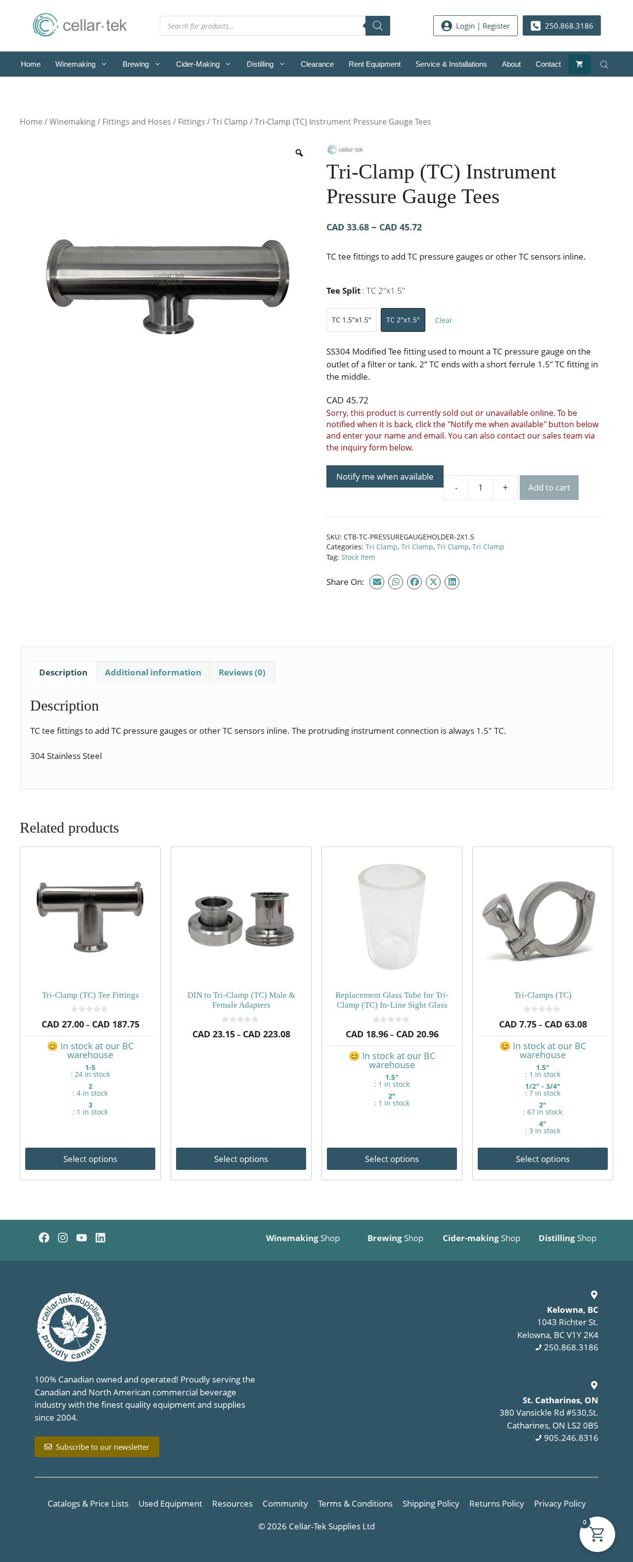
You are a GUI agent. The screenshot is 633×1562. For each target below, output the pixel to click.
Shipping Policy (431, 1503)
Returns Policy (496, 1503)
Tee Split (365, 290)
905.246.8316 (571, 1437)
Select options (90, 1158)
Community (285, 1503)
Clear (443, 320)
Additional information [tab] (153, 672)
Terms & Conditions (355, 1503)
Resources (232, 1503)
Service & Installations (451, 64)
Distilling (260, 64)
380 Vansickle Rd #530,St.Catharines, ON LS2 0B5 (548, 1412)
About (511, 64)
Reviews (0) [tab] (242, 672)
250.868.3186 (571, 1347)
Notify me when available (385, 476)
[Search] (377, 26)
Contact (548, 64)
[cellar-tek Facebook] (44, 1237)
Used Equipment (170, 1503)
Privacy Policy (560, 1503)
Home (31, 64)
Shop (303, 1238)
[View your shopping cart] (579, 64)
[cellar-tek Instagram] (62, 1237)
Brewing (136, 64)
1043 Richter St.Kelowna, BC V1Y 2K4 (557, 1322)
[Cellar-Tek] (344, 151)
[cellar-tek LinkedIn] (100, 1237)
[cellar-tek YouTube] (81, 1237)
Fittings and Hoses (136, 121)
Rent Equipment (375, 64)
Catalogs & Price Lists (88, 1503)
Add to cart (549, 487)
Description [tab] (63, 672)
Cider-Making (198, 64)
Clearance (317, 64)
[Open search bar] (605, 64)
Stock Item (358, 557)
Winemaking (75, 64)
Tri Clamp (230, 121)
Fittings (191, 121)
